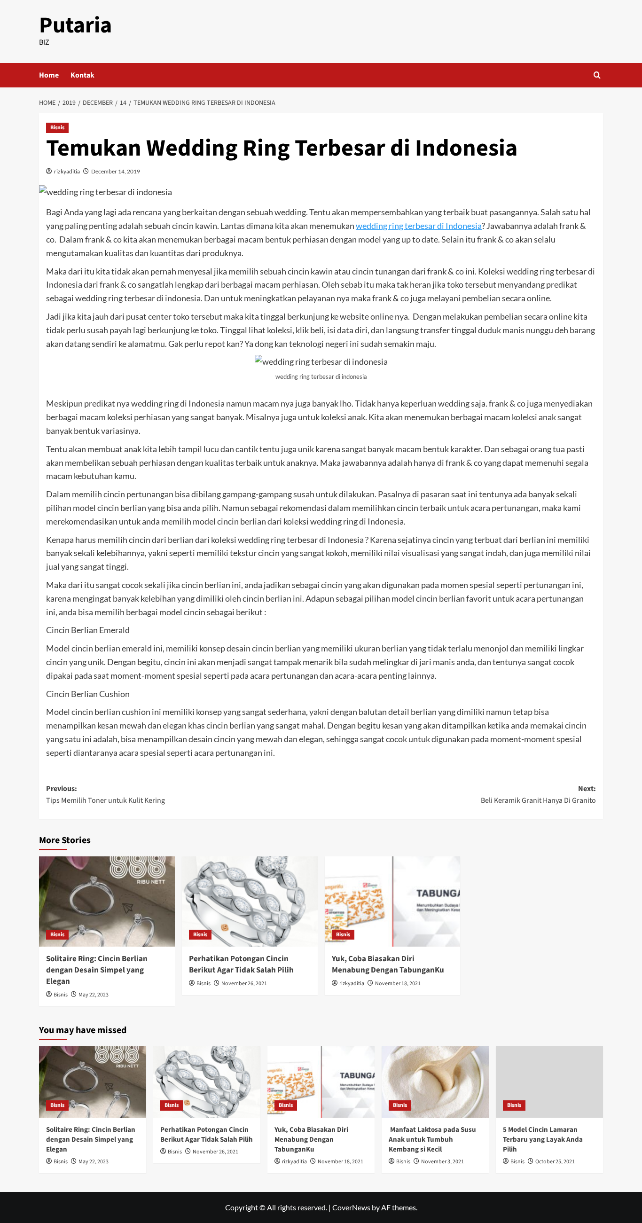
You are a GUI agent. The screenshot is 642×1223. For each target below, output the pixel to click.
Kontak (82, 75)
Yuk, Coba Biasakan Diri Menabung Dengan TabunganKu (388, 964)
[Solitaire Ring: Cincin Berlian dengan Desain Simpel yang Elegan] (107, 901)
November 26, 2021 (244, 984)
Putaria (75, 25)
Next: (538, 795)
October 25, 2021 (555, 1162)
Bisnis (57, 128)
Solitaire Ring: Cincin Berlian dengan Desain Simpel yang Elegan (97, 970)
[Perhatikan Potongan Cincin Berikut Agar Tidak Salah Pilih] (250, 901)
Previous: (105, 795)
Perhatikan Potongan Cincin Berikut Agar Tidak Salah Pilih (241, 964)
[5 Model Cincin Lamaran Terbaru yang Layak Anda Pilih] (549, 1082)
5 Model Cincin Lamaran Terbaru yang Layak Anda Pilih (543, 1139)
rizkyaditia (67, 171)
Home (49, 75)
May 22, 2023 (93, 995)
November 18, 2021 (398, 984)
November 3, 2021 (442, 1162)
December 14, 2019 (115, 171)
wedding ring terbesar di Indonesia (419, 225)
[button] (597, 75)
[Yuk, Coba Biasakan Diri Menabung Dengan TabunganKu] (393, 901)
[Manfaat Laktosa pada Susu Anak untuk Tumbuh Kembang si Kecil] (435, 1082)
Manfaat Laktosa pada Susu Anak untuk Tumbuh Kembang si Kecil (432, 1139)
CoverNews (351, 1207)
